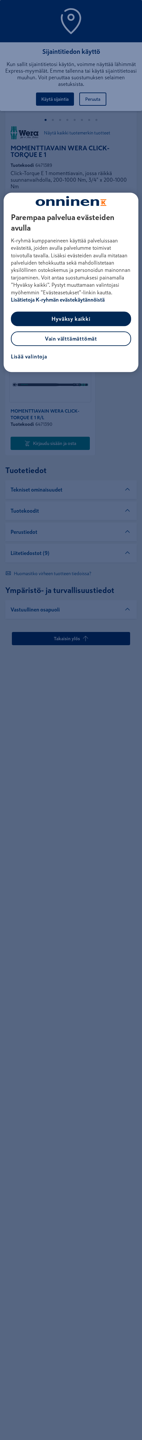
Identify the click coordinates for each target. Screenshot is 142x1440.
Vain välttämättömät (71, 339)
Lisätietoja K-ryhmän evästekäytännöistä (58, 299)
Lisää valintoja (29, 356)
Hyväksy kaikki (71, 319)
